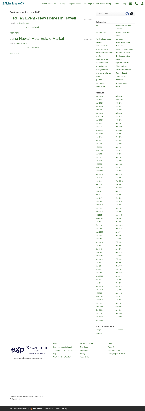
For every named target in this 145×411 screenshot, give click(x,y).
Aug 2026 (99, 96)
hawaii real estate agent (124, 49)
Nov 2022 (119, 123)
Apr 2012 (119, 255)
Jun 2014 (119, 228)
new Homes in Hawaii (22, 23)
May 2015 (99, 218)
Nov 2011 (99, 266)
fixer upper (119, 39)
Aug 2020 (119, 160)
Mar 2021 (99, 154)
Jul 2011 (99, 272)
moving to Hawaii (102, 69)
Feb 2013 (119, 242)
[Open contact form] (130, 3)
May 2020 (99, 167)
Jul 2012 (99, 252)
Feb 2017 (119, 194)
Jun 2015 (119, 215)
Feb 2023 (119, 120)
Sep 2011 (99, 269)
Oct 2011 (119, 266)
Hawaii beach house (123, 42)
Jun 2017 (119, 191)
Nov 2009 (99, 306)
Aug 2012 (119, 249)
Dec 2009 (119, 303)
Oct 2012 (99, 249)
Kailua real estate (102, 59)
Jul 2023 (119, 113)
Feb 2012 (119, 259)
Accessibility (48, 408)
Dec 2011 (119, 262)
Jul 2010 (99, 293)
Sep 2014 (119, 225)
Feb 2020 (119, 171)
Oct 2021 (119, 140)
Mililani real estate (122, 66)
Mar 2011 (99, 279)
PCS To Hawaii (121, 76)
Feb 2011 (119, 279)
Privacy (64, 408)
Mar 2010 (99, 300)
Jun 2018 (99, 181)
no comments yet (32, 27)
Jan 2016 (99, 208)
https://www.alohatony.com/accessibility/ (28, 358)
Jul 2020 (99, 164)
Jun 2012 (119, 252)
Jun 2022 (119, 126)
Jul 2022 (99, 126)
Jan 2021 (99, 157)
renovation (119, 80)
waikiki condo (100, 86)
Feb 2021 (119, 154)
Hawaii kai (119, 46)
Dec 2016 (119, 198)
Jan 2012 (99, 262)
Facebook (119, 330)
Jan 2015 (99, 222)
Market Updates (101, 66)
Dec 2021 (119, 137)
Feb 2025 (119, 110)
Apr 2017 (99, 194)
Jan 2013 (99, 245)
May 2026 (119, 99)
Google (98, 330)
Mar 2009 (99, 320)
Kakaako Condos (102, 63)
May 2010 (99, 296)
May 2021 (99, 150)
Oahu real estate (122, 73)
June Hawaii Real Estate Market (37, 38)
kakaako (119, 59)
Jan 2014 (99, 235)
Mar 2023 (99, 120)
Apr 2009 (119, 317)
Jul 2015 (99, 215)
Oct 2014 (99, 225)
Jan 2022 (99, 137)
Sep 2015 (99, 211)
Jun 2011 (119, 272)
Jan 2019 (119, 174)
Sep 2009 (99, 310)
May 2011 (99, 276)
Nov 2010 (99, 286)
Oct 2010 (119, 286)
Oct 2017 (119, 188)
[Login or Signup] (142, 3)
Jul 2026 (119, 96)
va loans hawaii (121, 83)
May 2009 (99, 317)
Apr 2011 (119, 276)
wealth (118, 86)
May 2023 (99, 116)
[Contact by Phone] (136, 3)
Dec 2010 (119, 283)
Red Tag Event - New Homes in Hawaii (43, 18)
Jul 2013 (99, 239)
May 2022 (99, 130)
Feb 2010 (119, 300)
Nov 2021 (99, 140)
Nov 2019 (99, 174)
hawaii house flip (102, 46)
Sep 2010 (99, 289)
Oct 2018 (99, 177)
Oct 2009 (119, 306)
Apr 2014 (119, 232)
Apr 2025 (119, 106)
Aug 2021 (119, 143)
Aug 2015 (119, 211)
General (99, 42)
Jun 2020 (119, 164)
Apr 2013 (119, 239)
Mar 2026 (99, 103)
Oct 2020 (99, 160)
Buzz (97, 25)
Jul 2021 (99, 147)
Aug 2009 (119, 310)
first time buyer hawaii (103, 39)
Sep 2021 (99, 143)
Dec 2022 (99, 123)
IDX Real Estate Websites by (20, 408)
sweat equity (100, 83)
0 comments (14, 32)
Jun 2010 (119, 293)
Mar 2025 (99, 110)
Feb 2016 (119, 205)
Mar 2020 (99, 171)
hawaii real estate (21, 43)
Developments (101, 32)
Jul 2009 (99, 313)
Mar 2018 (119, 184)
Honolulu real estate (123, 56)
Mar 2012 (99, 259)
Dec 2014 (119, 222)
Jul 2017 (99, 191)
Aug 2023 (99, 113)
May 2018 (119, 181)
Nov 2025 (99, 106)
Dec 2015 (119, 208)
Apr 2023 (119, 116)
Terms (58, 408)
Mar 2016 (99, 205)
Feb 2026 (119, 103)
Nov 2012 (119, 245)
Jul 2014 (99, 228)
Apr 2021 (119, 150)
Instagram (99, 333)
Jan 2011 (99, 283)
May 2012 (99, 255)
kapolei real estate (122, 63)
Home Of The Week (123, 52)
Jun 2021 (119, 147)
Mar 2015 (119, 218)
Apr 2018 (99, 184)
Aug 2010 (119, 289)
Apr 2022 (119, 130)
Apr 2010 (119, 296)
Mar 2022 (99, 133)
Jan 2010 (99, 303)
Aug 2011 (119, 269)
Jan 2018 (99, 188)
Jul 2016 (99, 201)
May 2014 (99, 232)
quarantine (99, 80)
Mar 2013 (99, 242)
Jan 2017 (99, 198)
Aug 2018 (119, 177)
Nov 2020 (119, 157)
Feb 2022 (119, 133)
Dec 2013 (119, 235)
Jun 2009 (119, 313)
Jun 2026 (99, 99)
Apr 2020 (119, 167)
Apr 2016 (119, 201)
